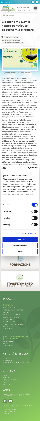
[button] (35, 8)
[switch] (34, 211)
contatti (6, 385)
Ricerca (6, 358)
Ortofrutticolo (9, 322)
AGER (5, 378)
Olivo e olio (8, 319)
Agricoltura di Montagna (13, 310)
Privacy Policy (9, 410)
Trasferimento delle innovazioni (16, 363)
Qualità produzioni (11, 37)
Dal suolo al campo (11, 317)
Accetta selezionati (20, 245)
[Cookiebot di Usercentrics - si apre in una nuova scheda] (28, 168)
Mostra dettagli (27, 233)
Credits (6, 414)
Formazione (7, 360)
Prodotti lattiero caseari (13, 324)
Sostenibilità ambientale (11, 40)
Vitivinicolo (8, 326)
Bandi (5, 382)
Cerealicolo (8, 312)
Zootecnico (8, 329)
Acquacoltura (9, 308)
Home (5, 375)
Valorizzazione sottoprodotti (13, 43)
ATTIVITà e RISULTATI (10, 380)
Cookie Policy (9, 412)
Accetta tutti (20, 239)
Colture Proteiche (10, 315)
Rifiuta (20, 251)
